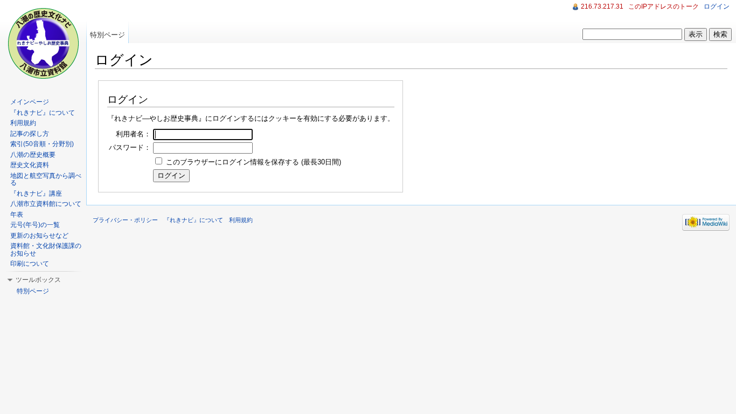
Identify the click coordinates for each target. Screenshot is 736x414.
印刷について (29, 263)
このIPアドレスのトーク (663, 6)
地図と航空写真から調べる (45, 179)
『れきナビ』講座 (36, 193)
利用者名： (133, 134)
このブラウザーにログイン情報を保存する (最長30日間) (253, 162)
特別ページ (107, 35)
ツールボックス (38, 280)
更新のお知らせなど (39, 235)
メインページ (29, 102)
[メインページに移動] (43, 43)
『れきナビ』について (42, 112)
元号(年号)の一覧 (35, 225)
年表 (16, 214)
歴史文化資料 (29, 165)
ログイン (717, 6)
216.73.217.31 (602, 6)
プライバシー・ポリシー (125, 220)
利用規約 (23, 123)
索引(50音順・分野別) (42, 144)
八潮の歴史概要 (32, 154)
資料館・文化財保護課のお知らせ (45, 249)
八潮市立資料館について (45, 204)
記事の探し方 (29, 133)
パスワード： (130, 147)
